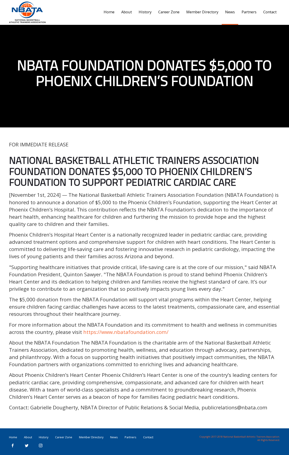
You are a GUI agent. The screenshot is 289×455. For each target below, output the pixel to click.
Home (109, 11)
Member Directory (202, 11)
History (145, 11)
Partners (249, 11)
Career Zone (168, 11)
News (230, 11)
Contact (270, 11)
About (126, 11)
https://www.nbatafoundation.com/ (125, 331)
